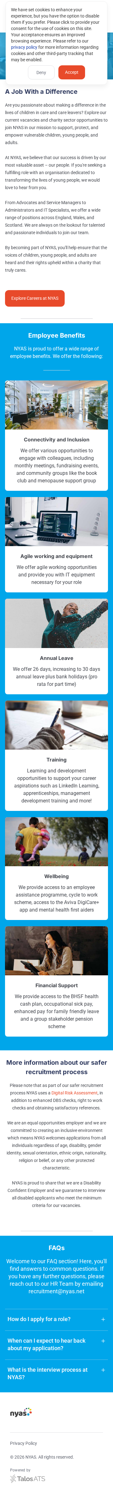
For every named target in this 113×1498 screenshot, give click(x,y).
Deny (41, 72)
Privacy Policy (23, 1443)
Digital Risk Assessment (74, 1092)
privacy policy (24, 47)
